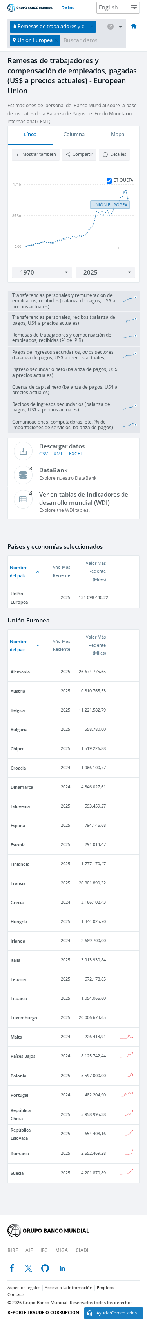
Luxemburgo (24, 1018)
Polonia (18, 1076)
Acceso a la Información (69, 1287)
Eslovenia (20, 806)
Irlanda (18, 941)
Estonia (18, 845)
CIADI (82, 1250)
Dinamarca (22, 787)
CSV (43, 454)
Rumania (20, 1153)
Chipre (17, 749)
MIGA (61, 1250)
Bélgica (18, 710)
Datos (67, 8)
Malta (16, 1037)
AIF (29, 1250)
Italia (15, 960)
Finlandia (20, 864)
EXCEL (76, 454)
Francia (18, 883)
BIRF (12, 1250)
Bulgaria (19, 729)
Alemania (20, 672)
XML (58, 454)
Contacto (16, 1294)
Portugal (19, 1095)
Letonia (18, 979)
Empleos (105, 1287)
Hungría (19, 921)
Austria (18, 691)
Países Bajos (23, 1056)
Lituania (19, 998)
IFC (43, 1250)
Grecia (17, 902)
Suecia (17, 1173)
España (18, 825)
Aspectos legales (23, 1287)
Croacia (18, 768)
